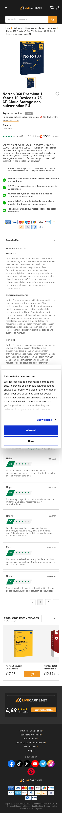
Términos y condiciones (31, 731)
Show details (44, 419)
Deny (31, 441)
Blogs (31, 750)
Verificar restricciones (11, 120)
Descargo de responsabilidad (31, 743)
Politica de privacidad (31, 735)
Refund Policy (31, 739)
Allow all (31, 430)
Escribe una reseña (44, 710)
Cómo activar (7, 129)
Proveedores (31, 746)
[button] (45, 618)
